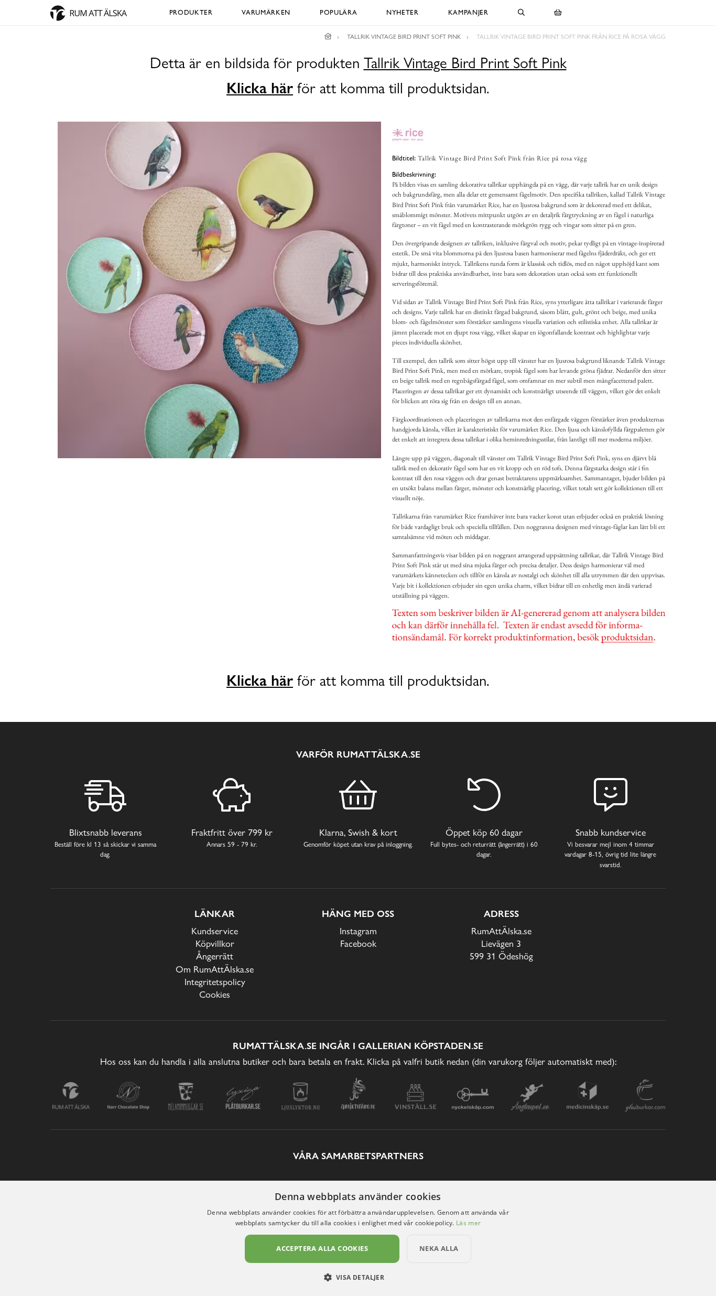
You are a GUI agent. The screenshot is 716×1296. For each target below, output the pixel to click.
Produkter (191, 12)
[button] (358, 1277)
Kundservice (214, 930)
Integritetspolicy (215, 981)
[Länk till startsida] (328, 36)
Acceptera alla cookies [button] (322, 1248)
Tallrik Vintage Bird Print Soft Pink (465, 63)
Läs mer (468, 1222)
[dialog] (358, 1238)
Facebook (358, 943)
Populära (338, 12)
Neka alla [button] (439, 1248)
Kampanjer (468, 12)
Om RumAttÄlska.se (215, 969)
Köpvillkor (215, 943)
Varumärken (266, 12)
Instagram (358, 930)
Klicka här (259, 88)
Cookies (214, 994)
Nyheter (402, 12)
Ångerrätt (214, 956)
